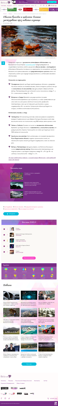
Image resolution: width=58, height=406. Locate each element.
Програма (3, 5)
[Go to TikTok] (46, 5)
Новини (15, 5)
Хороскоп (6, 265)
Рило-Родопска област (27, 209)
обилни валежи (19, 207)
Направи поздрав (52, 2)
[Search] (35, 5)
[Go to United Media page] (55, 403)
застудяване (8, 207)
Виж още (29, 364)
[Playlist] (38, 2)
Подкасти (27, 5)
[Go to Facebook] (40, 5)
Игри (32, 5)
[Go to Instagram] (43, 5)
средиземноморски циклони (34, 207)
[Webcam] (35, 2)
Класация (21, 5)
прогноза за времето (11, 209)
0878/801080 (43, 2)
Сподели (12, 214)
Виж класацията (29, 258)
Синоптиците (30, 64)
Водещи (9, 5)
